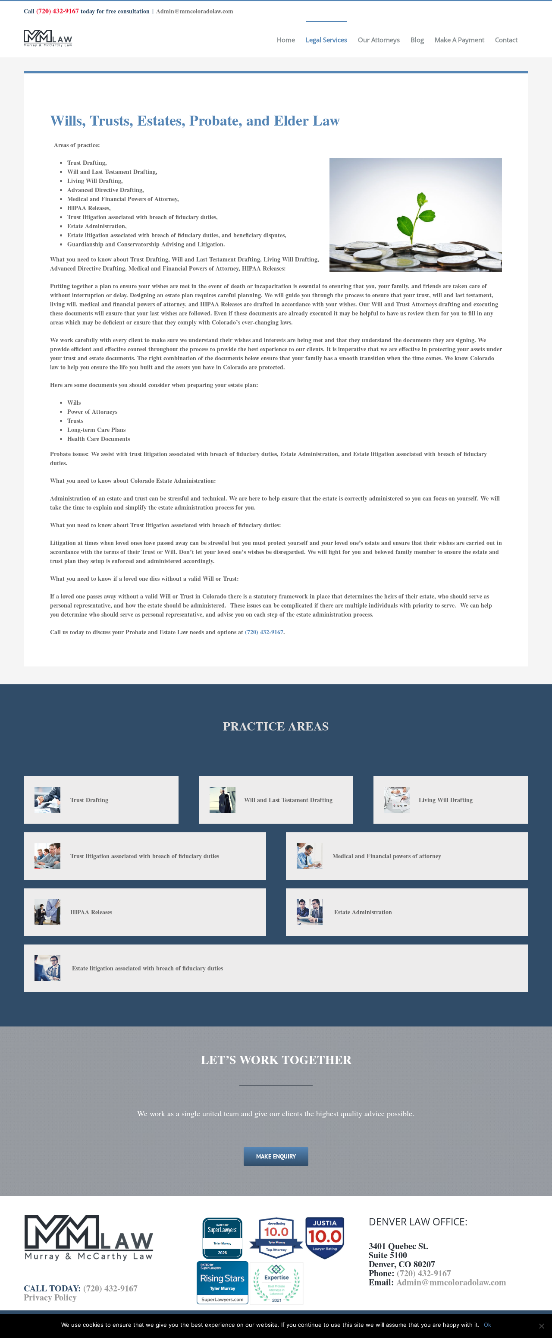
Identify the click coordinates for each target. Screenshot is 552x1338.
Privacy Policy (50, 1297)
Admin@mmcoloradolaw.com (194, 11)
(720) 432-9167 (57, 11)
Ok (487, 1324)
